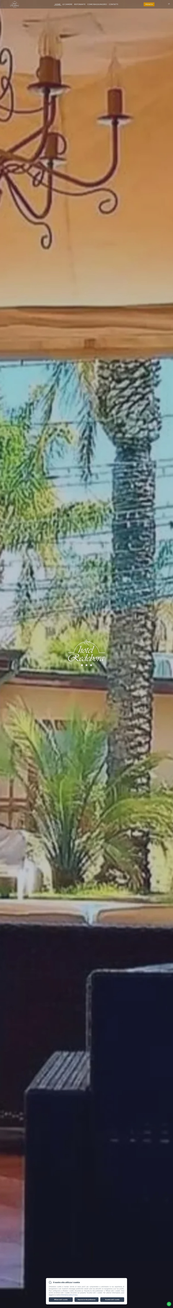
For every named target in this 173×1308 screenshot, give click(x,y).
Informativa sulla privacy (69, 1295)
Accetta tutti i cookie (112, 1299)
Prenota (149, 4)
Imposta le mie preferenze (86, 1299)
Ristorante (80, 4)
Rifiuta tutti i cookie (60, 1299)
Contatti (113, 4)
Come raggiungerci (97, 4)
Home (58, 4)
